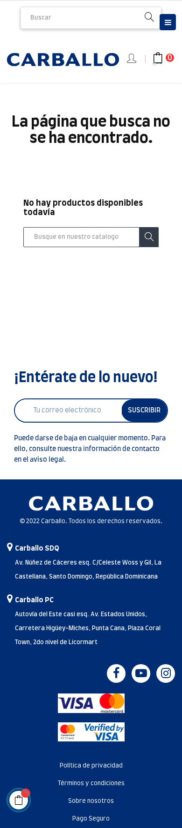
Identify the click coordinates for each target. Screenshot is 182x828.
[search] (149, 17)
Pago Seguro (91, 819)
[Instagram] (165, 673)
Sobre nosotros (91, 801)
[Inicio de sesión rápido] (132, 59)
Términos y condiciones (91, 784)
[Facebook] (116, 673)
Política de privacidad (91, 766)
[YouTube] (141, 673)
